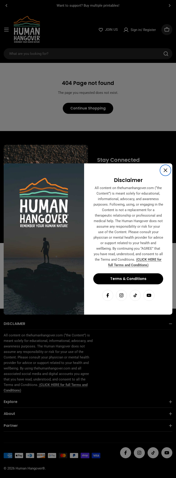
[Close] (165, 170)
